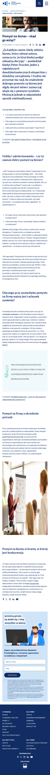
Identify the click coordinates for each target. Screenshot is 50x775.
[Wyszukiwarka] (39, 3)
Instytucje (6, 746)
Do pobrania (31, 749)
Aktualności (7, 724)
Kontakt (5, 732)
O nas (4, 729)
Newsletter (31, 726)
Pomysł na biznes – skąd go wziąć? (12, 13)
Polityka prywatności (11, 735)
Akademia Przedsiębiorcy (36, 718)
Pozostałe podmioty (10, 749)
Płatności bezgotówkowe (36, 743)
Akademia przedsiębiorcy (17, 11)
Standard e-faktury (10, 718)
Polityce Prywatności (32, 697)
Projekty (5, 721)
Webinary (30, 721)
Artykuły (30, 746)
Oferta (5, 715)
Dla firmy (5, 11)
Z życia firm (30, 724)
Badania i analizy (9, 726)
